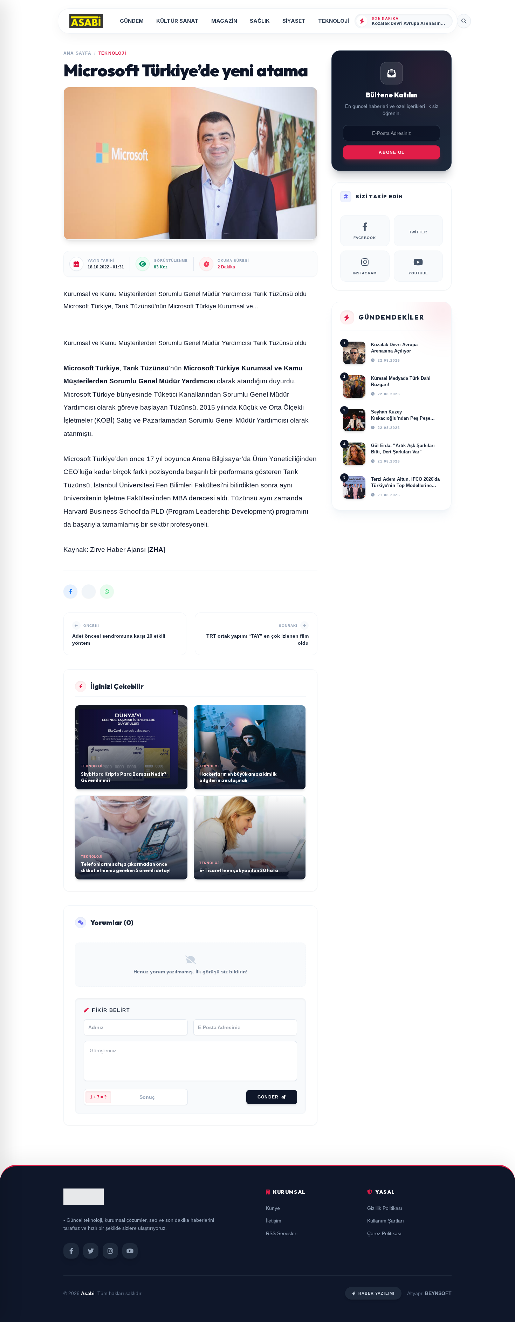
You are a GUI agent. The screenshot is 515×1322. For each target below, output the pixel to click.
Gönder (268, 1097)
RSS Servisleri (281, 1233)
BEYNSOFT (438, 1293)
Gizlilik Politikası (384, 1208)
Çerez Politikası (384, 1233)
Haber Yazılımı (376, 1293)
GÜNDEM (132, 21)
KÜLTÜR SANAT (177, 21)
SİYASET (293, 21)
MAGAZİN (224, 21)
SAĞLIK (260, 21)
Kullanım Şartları (385, 1221)
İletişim (273, 1221)
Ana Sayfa (77, 53)
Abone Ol (391, 152)
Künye (273, 1208)
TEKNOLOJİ (333, 21)
